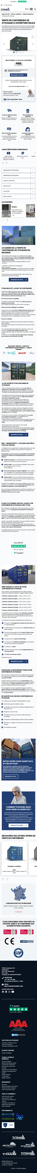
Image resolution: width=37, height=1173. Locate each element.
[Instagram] (9, 992)
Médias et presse (6, 1077)
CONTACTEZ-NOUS (17, 825)
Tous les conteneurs (16, 14)
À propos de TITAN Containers (9, 1069)
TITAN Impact (5, 1076)
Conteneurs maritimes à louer (9, 1042)
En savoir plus (18, 911)
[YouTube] (13, 992)
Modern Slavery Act (7, 1161)
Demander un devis (17, 75)
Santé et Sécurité (6, 1074)
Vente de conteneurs (28, 14)
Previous (3, 162)
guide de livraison (8, 692)
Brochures (4, 1084)
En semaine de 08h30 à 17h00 (13, 979)
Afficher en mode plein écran (32, 36)
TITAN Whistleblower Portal (9, 1163)
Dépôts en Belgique (7, 1053)
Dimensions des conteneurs (9, 1088)
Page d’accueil (6, 14)
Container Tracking (7, 1165)
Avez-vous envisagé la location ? (17, 86)
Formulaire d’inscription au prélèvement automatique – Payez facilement (9, 1104)
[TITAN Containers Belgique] (5, 9)
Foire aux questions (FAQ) (8, 1089)
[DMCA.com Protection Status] (18, 1034)
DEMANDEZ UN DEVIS (17, 279)
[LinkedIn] (6, 992)
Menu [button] (27, 9)
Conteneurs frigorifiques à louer (10, 1046)
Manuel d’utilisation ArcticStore (10, 1086)
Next (6, 162)
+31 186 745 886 (7, 5)
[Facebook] (3, 992)
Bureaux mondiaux (6, 1061)
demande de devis (6, 490)
